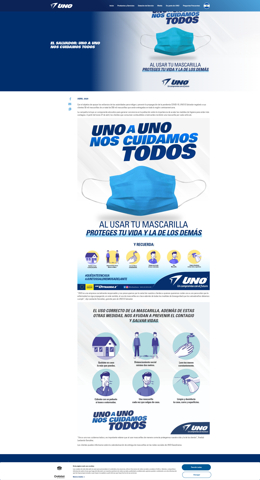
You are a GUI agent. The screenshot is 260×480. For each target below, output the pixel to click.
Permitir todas (196, 467)
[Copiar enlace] (70, 109)
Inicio (112, 6)
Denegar (196, 475)
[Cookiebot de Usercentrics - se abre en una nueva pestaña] (59, 476)
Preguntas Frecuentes (191, 6)
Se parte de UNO (172, 6)
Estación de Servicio (146, 6)
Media (159, 6)
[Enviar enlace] (69, 104)
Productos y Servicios (125, 6)
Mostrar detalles (78, 477)
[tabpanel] (130, 45)
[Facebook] (70, 98)
